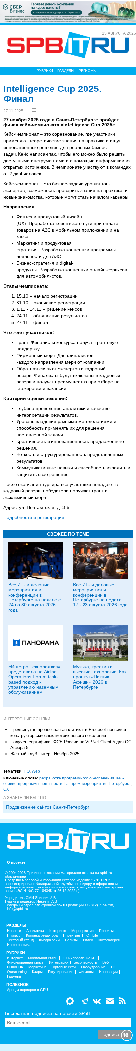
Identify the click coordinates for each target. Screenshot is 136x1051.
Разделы (65, 71)
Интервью (57, 931)
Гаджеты (14, 976)
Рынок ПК (15, 967)
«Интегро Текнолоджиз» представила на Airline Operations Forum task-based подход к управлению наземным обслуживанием (34, 679)
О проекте (16, 862)
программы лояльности (40, 783)
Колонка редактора (42, 935)
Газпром (72, 783)
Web (36, 771)
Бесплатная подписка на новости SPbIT (48, 1013)
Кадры (37, 972)
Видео (88, 940)
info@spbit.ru (17, 909)
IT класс (14, 935)
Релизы (71, 940)
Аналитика (35, 931)
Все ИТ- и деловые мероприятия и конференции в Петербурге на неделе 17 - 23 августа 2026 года (100, 595)
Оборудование (93, 967)
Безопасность (85, 962)
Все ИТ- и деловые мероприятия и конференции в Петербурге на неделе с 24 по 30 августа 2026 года (34, 597)
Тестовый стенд (20, 940)
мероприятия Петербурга (106, 783)
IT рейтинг (71, 935)
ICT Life (91, 935)
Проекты (106, 931)
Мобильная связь (42, 958)
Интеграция (58, 962)
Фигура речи (49, 940)
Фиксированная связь (25, 962)
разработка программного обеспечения (76, 778)
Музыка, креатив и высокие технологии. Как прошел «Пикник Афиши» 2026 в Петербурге (99, 677)
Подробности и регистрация (33, 517)
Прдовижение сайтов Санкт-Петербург (47, 807)
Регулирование (60, 972)
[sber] (68, 11)
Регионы (88, 71)
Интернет (15, 958)
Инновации (108, 972)
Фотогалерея (109, 940)
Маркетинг (37, 967)
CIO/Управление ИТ (79, 958)
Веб (105, 962)
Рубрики (45, 71)
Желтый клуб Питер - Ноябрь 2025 (44, 753)
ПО (27, 771)
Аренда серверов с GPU (27, 990)
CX (6, 789)
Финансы (86, 972)
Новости (14, 931)
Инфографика (18, 945)
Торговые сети (63, 967)
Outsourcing (17, 972)
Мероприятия (82, 931)
